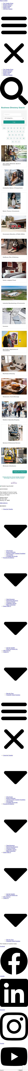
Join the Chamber (10, 647)
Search (1, 1070)
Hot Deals (22, 477)
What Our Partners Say (12, 649)
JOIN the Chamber (7, 9)
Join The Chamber (20, 478)
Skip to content (3, 0)
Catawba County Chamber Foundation (15, 553)
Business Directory (7, 4)
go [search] (14, 122)
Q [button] (22, 135)
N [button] (12, 135)
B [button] (11, 128)
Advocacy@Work (10, 602)
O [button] (15, 135)
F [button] (23, 128)
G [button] (8, 131)
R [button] (7, 138)
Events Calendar (7, 6)
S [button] (11, 138)
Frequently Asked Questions (13, 695)
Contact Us (12, 478)
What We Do (9, 550)
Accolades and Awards (12, 556)
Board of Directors (10, 552)
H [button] (11, 131)
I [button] (14, 131)
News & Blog (9, 555)
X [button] (12, 141)
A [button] (8, 128)
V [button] (20, 138)
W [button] (23, 138)
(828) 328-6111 (4, 503)
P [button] (19, 135)
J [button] (17, 131)
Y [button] (15, 141)
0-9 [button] (4, 128)
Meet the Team (10, 693)
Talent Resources (10, 599)
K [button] (20, 131)
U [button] (17, 138)
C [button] (14, 128)
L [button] (23, 131)
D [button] (17, 128)
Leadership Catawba (11, 603)
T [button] (14, 138)
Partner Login (6, 7)
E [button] (20, 128)
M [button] (9, 135)
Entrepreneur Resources (12, 600)
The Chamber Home (8, 3)
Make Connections (10, 604)
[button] (14, 39)
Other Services (6, 650)
